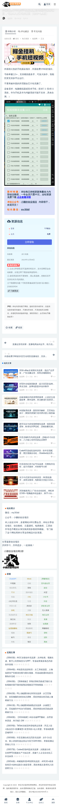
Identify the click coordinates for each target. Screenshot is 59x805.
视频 (13, 633)
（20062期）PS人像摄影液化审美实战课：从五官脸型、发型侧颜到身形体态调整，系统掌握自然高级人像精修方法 (29, 697)
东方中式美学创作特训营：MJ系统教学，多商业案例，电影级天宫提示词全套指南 (37, 480)
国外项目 (29, 592)
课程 (45, 633)
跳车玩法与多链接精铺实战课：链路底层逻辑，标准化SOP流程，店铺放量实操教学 (37, 426)
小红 (29, 597)
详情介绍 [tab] (12, 32)
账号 (13, 637)
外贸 (45, 592)
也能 (29, 583)
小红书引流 (13, 601)
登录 (48, 4)
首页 (17, 39)
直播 (45, 619)
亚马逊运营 (45, 583)
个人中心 (29, 802)
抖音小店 (12, 606)
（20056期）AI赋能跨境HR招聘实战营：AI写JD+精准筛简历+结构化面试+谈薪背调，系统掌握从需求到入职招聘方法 (29, 764)
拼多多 (29, 606)
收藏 (10, 328)
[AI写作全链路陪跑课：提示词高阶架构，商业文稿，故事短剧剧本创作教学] (11, 387)
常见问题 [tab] (38, 32)
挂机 (13, 610)
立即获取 (29, 242)
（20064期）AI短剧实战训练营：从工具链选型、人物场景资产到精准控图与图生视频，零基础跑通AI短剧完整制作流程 (29, 673)
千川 (13, 592)
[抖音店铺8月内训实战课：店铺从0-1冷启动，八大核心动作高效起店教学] (11, 440)
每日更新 (25, 39)
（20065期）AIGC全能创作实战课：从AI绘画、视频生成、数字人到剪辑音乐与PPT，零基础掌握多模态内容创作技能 (29, 661)
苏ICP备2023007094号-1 (38, 792)
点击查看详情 (24, 197)
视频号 (29, 633)
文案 (29, 610)
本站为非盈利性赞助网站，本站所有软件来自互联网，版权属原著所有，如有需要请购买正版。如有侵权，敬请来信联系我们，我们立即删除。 (29, 788)
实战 (13, 597)
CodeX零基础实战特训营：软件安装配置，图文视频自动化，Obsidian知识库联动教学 (37, 453)
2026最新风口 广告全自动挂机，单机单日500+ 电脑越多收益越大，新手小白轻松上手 (36, 493)
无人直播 (45, 610)
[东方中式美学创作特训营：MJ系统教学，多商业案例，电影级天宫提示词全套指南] (11, 480)
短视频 (45, 624)
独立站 (12, 619)
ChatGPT (12, 579)
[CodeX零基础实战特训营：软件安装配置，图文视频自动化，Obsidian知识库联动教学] (11, 453)
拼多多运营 (45, 606)
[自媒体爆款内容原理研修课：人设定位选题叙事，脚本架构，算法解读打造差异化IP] (11, 400)
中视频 (12, 583)
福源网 (10, 18)
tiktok (29, 579)
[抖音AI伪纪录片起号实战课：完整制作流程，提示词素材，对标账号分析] (11, 467)
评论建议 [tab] (25, 32)
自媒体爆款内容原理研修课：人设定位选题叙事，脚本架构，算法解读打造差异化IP (37, 399)
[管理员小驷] (3, 18)
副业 (45, 588)
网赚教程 (45, 628)
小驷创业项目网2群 (14, 551)
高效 (45, 642)
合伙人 (41, 802)
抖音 (45, 601)
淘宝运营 (45, 615)
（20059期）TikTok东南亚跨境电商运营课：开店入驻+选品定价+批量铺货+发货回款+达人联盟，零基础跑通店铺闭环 (29, 729)
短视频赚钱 (13, 628)
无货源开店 (13, 615)
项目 (29, 642)
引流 (29, 601)
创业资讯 (12, 588)
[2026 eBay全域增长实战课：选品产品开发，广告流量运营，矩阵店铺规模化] (11, 373)
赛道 (29, 637)
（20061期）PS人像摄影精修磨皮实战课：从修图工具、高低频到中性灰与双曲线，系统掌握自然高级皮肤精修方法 (29, 708)
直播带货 (12, 624)
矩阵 (29, 624)
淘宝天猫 (29, 615)
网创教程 (29, 628)
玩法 (29, 619)
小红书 (45, 597)
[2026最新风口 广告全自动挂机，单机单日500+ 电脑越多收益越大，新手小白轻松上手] (11, 494)
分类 (17, 802)
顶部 (53, 802)
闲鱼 (13, 642)
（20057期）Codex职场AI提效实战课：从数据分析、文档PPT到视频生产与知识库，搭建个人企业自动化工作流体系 (29, 753)
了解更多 (14, 291)
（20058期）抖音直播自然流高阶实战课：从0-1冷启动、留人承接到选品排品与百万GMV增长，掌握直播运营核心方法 (29, 741)
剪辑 (29, 588)
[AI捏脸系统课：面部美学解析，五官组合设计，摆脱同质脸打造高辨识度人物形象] (11, 413)
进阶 (45, 637)
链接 (20, 328)
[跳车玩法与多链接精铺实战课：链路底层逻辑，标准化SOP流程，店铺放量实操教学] (11, 427)
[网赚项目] (46, 579)
